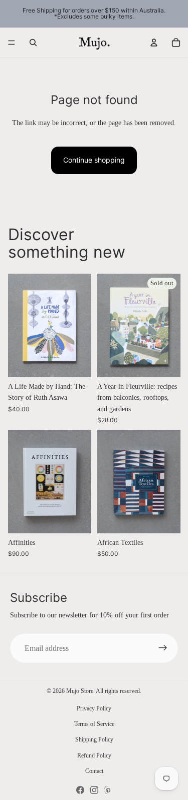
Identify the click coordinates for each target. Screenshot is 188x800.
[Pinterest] (108, 790)
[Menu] (11, 42)
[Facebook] (80, 790)
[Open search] (33, 43)
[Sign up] (162, 648)
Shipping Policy (94, 739)
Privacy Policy (94, 708)
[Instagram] (94, 790)
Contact (94, 770)
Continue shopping (94, 160)
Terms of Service (94, 723)
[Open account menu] (154, 43)
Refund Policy (94, 755)
